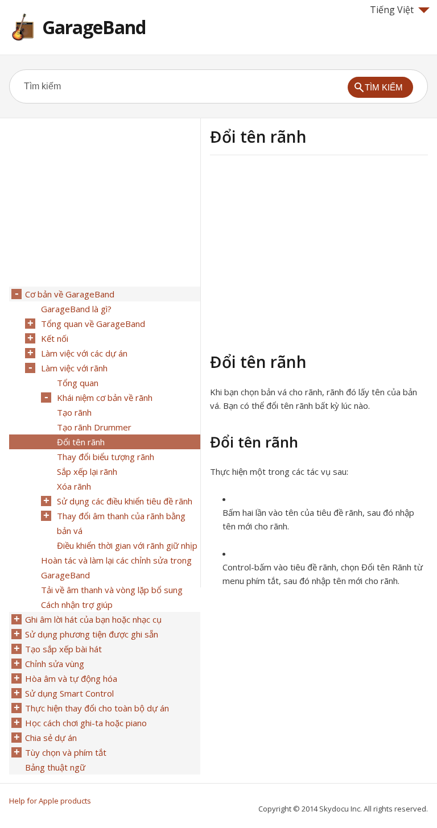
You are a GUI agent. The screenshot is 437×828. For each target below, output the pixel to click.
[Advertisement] (305, 252)
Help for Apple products (50, 801)
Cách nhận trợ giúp (77, 604)
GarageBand (94, 27)
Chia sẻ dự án (51, 737)
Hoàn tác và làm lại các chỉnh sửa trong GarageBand (116, 567)
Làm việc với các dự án (84, 353)
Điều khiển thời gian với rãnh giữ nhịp (127, 545)
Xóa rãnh (74, 486)
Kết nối (54, 338)
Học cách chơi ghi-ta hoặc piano (86, 722)
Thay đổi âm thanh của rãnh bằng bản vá (121, 523)
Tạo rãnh (74, 412)
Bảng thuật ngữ (55, 767)
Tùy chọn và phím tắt (65, 752)
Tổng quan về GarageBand (93, 323)
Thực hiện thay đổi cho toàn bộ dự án (97, 708)
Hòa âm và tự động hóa (71, 678)
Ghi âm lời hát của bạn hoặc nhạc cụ (93, 619)
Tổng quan (77, 382)
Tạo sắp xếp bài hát (63, 649)
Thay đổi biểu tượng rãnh (105, 456)
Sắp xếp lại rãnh (87, 471)
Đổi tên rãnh (81, 442)
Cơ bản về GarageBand (69, 294)
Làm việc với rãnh (74, 368)
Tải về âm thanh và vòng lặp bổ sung (112, 589)
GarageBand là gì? (76, 308)
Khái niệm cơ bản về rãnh (104, 397)
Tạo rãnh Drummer (94, 427)
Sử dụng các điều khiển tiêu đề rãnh (124, 501)
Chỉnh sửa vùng (54, 663)
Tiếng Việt (392, 9)
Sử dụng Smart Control (69, 693)
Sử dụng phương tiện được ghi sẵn (91, 634)
